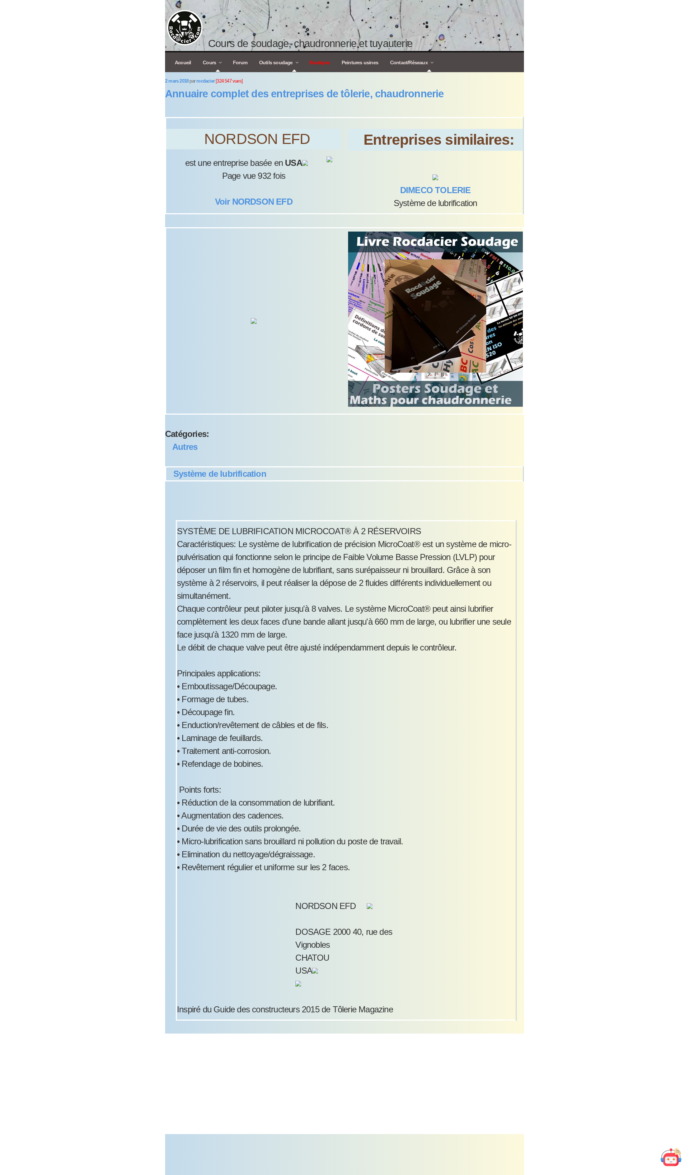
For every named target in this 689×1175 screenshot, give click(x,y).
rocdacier (205, 81)
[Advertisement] (344, 1084)
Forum (240, 62)
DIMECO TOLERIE (435, 190)
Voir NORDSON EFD (253, 201)
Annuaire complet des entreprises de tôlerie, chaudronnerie (304, 93)
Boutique (319, 62)
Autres (184, 447)
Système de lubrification (219, 474)
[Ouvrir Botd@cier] (671, 1157)
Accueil (183, 62)
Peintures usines (360, 62)
